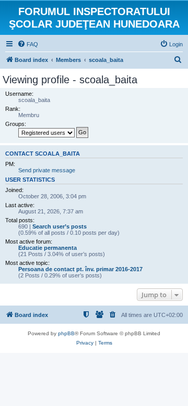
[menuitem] (27, 44)
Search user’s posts (59, 226)
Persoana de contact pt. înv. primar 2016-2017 (80, 269)
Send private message (46, 170)
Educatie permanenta (47, 248)
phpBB (66, 333)
